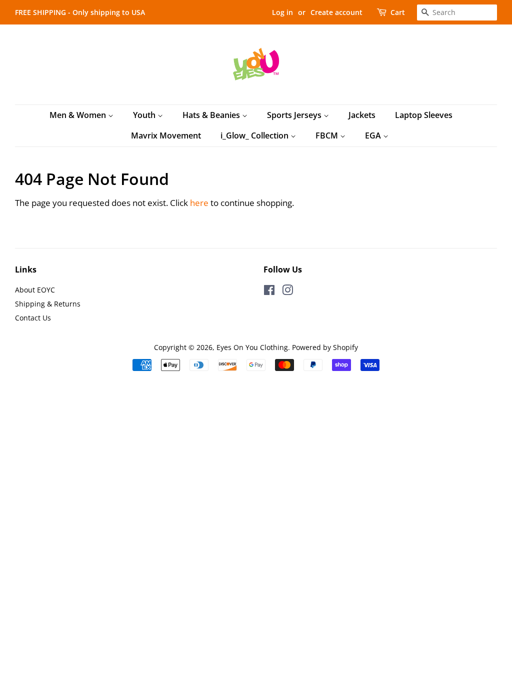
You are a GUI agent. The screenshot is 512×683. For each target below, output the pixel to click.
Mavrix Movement (166, 135)
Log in (282, 12)
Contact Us (33, 317)
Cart (397, 12)
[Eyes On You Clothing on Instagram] (287, 291)
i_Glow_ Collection (255, 135)
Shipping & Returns (47, 303)
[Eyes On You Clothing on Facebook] (269, 291)
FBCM (328, 135)
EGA (374, 135)
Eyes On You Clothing (252, 347)
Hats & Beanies (212, 115)
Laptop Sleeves (423, 115)
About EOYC (35, 289)
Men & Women (79, 115)
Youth (145, 115)
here (199, 202)
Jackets (362, 115)
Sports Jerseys (295, 115)
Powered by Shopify (325, 347)
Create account (336, 12)
